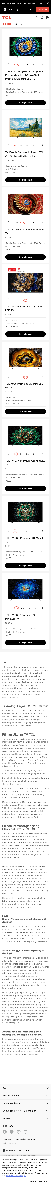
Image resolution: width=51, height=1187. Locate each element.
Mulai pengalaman (11, 1143)
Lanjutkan (42, 9)
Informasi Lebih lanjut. (16, 1175)
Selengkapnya (25, 103)
